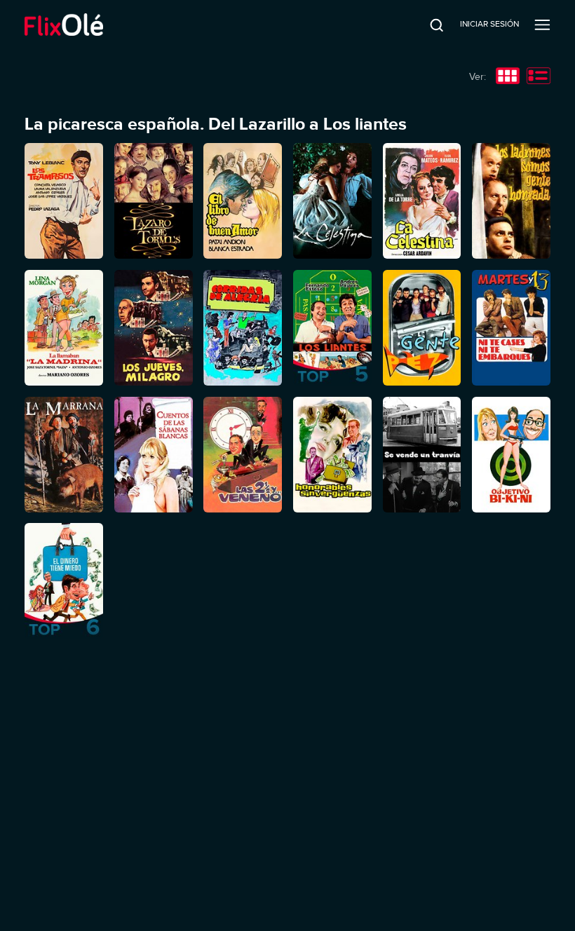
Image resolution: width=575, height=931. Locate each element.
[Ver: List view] (538, 77)
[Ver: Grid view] (508, 77)
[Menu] (542, 24)
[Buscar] (427, 24)
